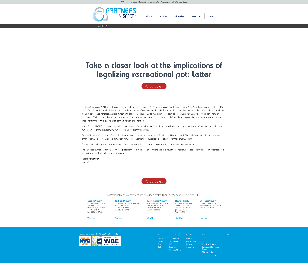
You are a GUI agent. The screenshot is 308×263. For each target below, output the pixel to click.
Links (192, 24)
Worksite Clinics (175, 250)
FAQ (159, 247)
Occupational (174, 241)
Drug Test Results (209, 244)
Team (160, 244)
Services (162, 16)
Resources (196, 16)
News (211, 16)
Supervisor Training (209, 255)
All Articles (154, 86)
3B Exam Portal (207, 252)
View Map (91, 218)
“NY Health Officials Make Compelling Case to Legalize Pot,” (127, 107)
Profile (160, 241)
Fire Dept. (190, 238)
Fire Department (179, 24)
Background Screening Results (210, 248)
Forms (204, 241)
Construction (191, 241)
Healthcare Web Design (87, 234)
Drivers (189, 244)
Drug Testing (162, 24)
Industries (178, 16)
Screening (172, 247)
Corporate (190, 247)
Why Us (147, 24)
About (148, 16)
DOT (171, 244)
